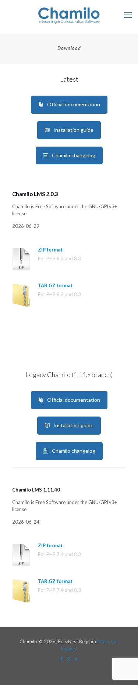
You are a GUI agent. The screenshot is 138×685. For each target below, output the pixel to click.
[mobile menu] (128, 14)
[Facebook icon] (61, 658)
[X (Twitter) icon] (69, 658)
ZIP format (50, 250)
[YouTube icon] (76, 658)
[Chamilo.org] (69, 15)
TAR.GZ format (55, 285)
